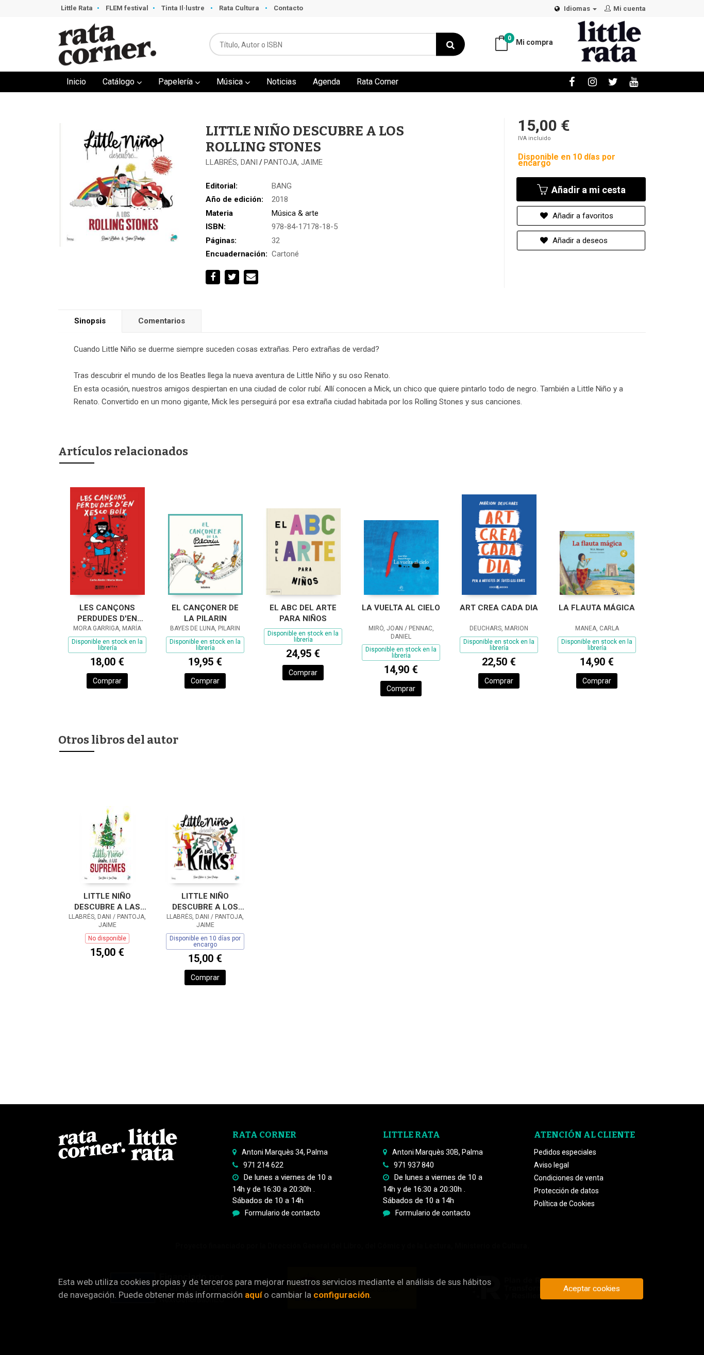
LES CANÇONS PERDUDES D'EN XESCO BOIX (107, 613)
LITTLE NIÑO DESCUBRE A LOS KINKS (205, 901)
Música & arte (295, 213)
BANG (282, 186)
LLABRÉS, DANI (232, 162)
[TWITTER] (613, 81)
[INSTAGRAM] (592, 81)
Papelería (176, 82)
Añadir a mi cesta (587, 189)
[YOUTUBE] (633, 81)
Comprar (107, 681)
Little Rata (77, 8)
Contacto (288, 8)
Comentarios (161, 320)
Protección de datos (566, 1191)
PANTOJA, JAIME (293, 162)
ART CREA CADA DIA (499, 607)
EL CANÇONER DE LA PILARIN (205, 613)
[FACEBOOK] (571, 81)
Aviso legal (551, 1165)
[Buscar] (450, 44)
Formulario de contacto (282, 1213)
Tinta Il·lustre (183, 8)
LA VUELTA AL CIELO (401, 607)
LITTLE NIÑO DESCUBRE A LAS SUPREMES (107, 901)
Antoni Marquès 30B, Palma (437, 1152)
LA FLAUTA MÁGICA (597, 607)
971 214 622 (263, 1165)
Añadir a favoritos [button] (581, 215)
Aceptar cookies (591, 1288)
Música (230, 82)
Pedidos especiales (565, 1152)
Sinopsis (90, 320)
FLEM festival (127, 8)
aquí (253, 1295)
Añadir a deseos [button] (579, 240)
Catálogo (120, 82)
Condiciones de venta (569, 1178)
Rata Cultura (240, 8)
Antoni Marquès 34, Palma (285, 1152)
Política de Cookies (564, 1203)
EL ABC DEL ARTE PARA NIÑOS (303, 613)
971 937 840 (414, 1165)
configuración (341, 1295)
